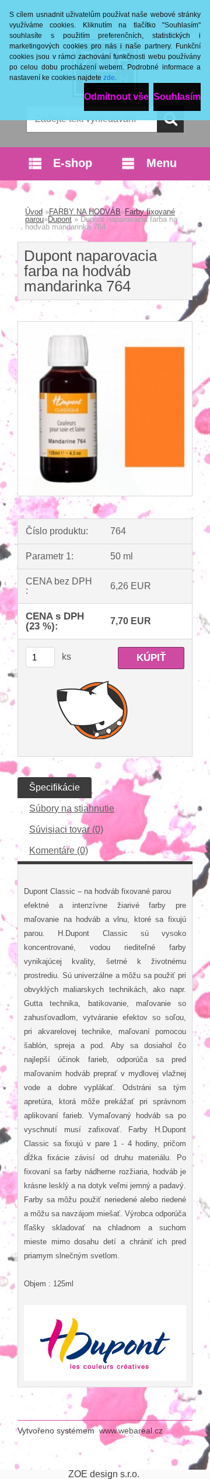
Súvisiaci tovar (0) (66, 829)
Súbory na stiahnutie (71, 808)
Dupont (60, 219)
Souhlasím (177, 97)
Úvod (34, 211)
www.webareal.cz (131, 1430)
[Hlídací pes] (92, 709)
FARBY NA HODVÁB (85, 211)
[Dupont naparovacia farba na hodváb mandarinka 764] (105, 326)
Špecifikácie (54, 787)
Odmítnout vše (116, 97)
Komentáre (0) (58, 850)
